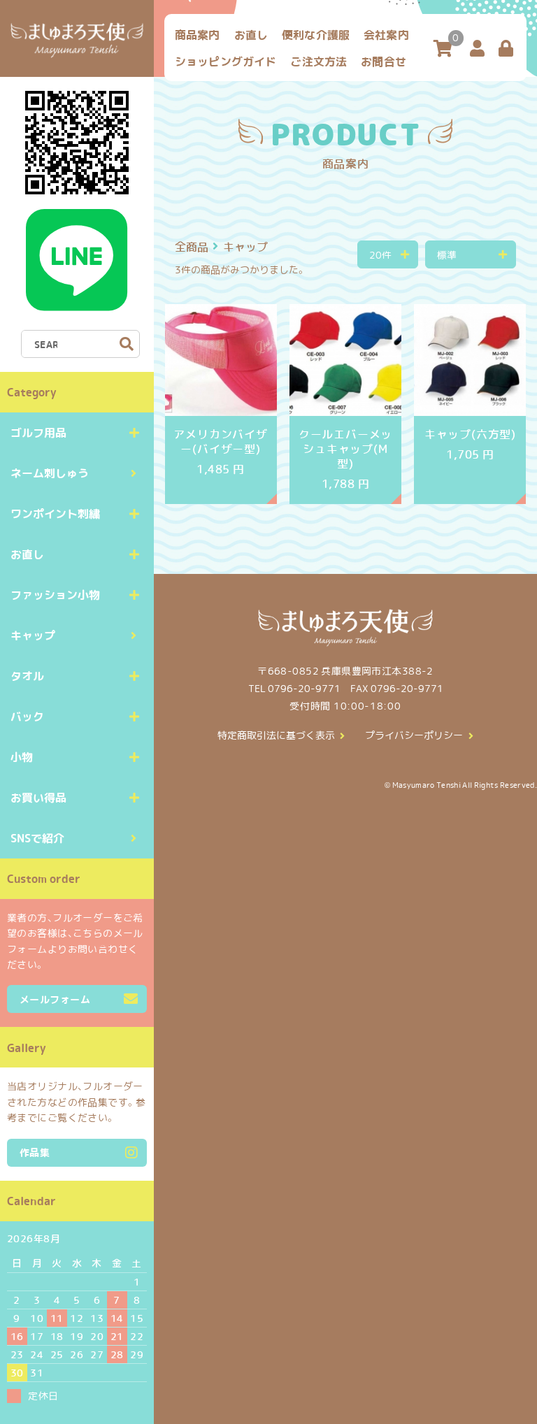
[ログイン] (506, 49)
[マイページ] (477, 49)
